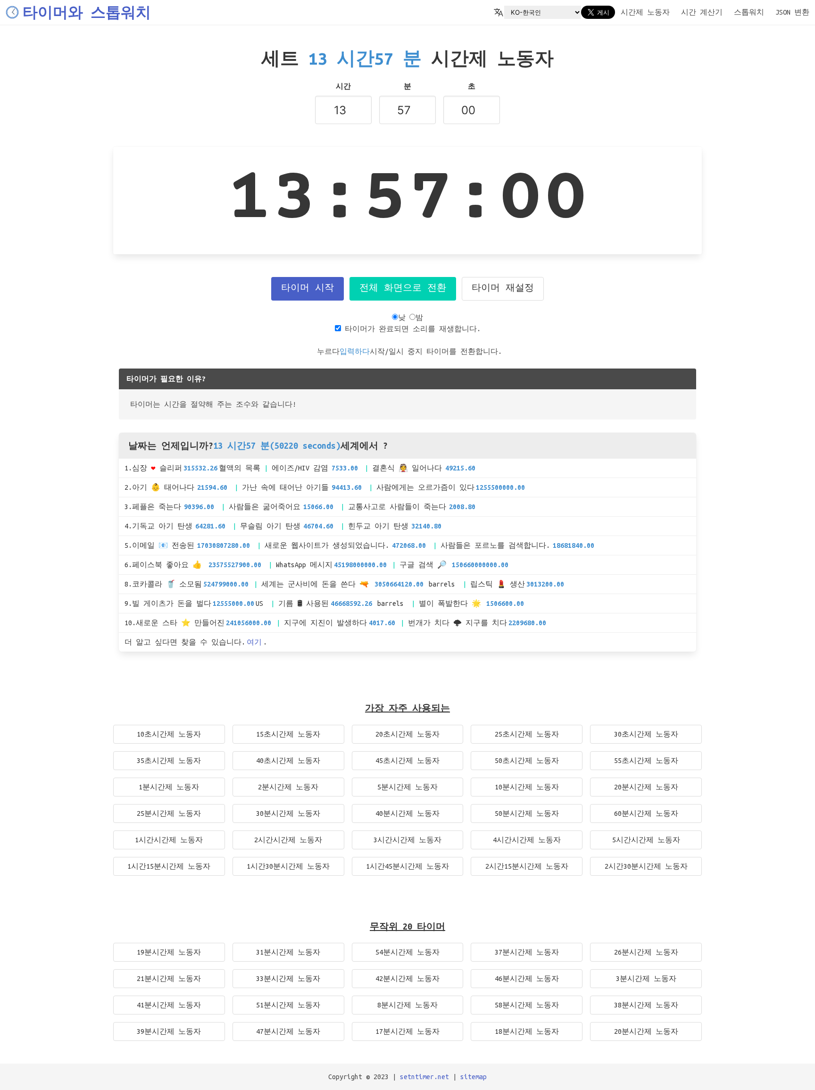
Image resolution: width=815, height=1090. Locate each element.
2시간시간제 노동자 (288, 840)
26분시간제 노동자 (646, 952)
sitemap (473, 1077)
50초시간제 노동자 (527, 760)
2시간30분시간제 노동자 (646, 866)
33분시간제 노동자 (288, 978)
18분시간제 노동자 (527, 1031)
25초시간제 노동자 (527, 734)
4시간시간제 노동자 (527, 840)
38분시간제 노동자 (646, 1005)
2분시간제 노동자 (288, 787)
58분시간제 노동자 (527, 1005)
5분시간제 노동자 (407, 787)
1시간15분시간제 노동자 (168, 866)
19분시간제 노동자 (169, 952)
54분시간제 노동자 (407, 952)
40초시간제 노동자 (288, 760)
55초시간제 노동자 (646, 760)
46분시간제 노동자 (527, 978)
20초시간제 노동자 (407, 734)
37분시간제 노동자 (527, 952)
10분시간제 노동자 (527, 787)
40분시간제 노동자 (407, 813)
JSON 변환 (792, 12)
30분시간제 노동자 (288, 813)
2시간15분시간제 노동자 (526, 866)
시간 (343, 86)
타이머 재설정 (503, 288)
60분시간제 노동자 (646, 813)
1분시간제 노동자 (169, 787)
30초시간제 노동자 (646, 734)
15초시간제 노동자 (288, 734)
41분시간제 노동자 (169, 1005)
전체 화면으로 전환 (402, 288)
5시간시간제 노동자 (646, 840)
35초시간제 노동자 (169, 760)
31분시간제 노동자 (288, 952)
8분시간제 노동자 (407, 1005)
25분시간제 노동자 (169, 813)
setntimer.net (424, 1077)
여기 (254, 642)
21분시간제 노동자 (169, 978)
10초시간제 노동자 (169, 734)
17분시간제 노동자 (407, 1031)
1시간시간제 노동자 (169, 840)
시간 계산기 (702, 12)
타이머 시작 (307, 288)
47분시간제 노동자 (288, 1031)
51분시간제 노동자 (288, 1005)
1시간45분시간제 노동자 (407, 866)
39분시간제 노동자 (169, 1031)
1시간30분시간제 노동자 (288, 866)
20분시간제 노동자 (646, 787)
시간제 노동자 (645, 12)
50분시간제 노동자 (527, 813)
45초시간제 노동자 (407, 760)
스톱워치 (749, 12)
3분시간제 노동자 (646, 978)
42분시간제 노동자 (407, 978)
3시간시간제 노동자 (407, 840)
